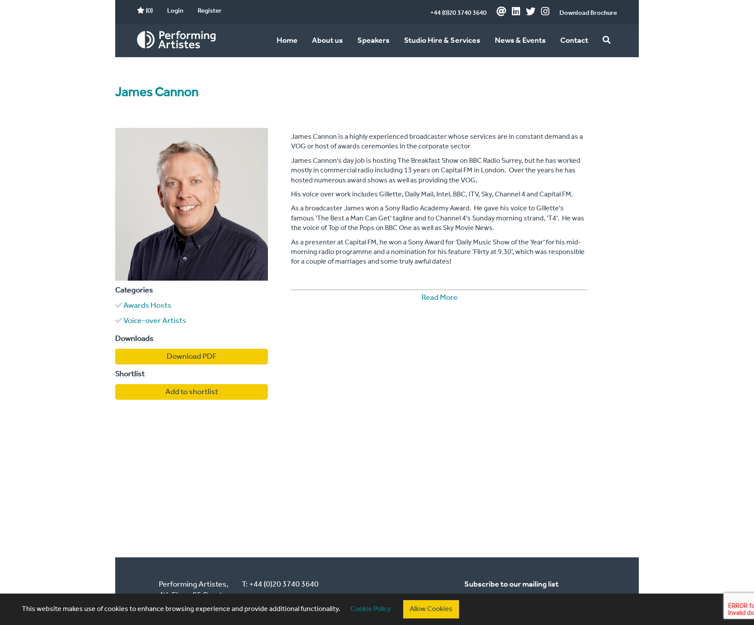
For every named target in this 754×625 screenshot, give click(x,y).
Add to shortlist (191, 392)
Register (210, 11)
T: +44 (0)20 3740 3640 (280, 584)
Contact (574, 40)
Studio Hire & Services (442, 40)
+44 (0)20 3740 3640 (458, 13)
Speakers (373, 40)
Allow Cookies (431, 609)
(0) (148, 11)
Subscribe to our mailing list (511, 584)
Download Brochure (588, 13)
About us (327, 40)
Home (287, 40)
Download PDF (192, 356)
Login (175, 11)
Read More (440, 297)
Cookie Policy (370, 609)
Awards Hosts (147, 305)
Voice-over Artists (154, 320)
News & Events (520, 40)
